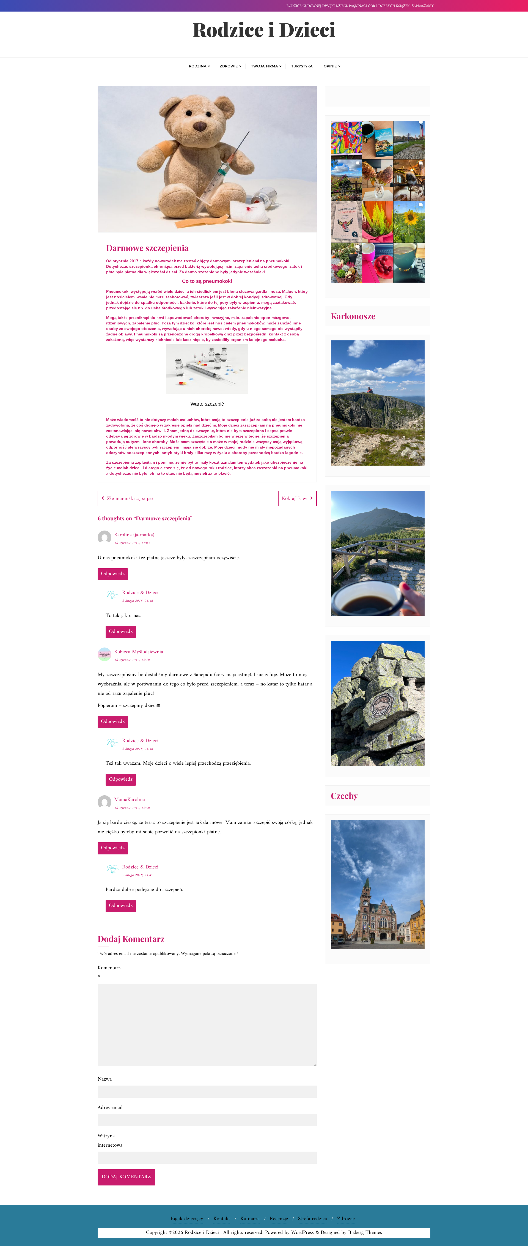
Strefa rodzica (312, 1218)
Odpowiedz (113, 573)
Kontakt (221, 1218)
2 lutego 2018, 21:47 (137, 875)
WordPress (302, 1232)
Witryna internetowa (110, 1141)
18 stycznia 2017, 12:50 (132, 808)
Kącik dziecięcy (187, 1218)
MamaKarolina (129, 799)
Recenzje (279, 1218)
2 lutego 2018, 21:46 (137, 601)
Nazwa (105, 1079)
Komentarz (109, 972)
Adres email (110, 1107)
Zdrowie (346, 1218)
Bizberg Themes (365, 1232)
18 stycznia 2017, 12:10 (132, 660)
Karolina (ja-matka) (134, 535)
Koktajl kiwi (294, 498)
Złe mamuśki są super (130, 498)
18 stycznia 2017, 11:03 (132, 543)
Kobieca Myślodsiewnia (138, 652)
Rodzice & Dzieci (140, 592)
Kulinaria (250, 1218)
